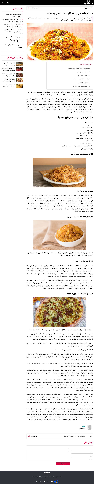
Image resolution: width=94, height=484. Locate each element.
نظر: (69, 449)
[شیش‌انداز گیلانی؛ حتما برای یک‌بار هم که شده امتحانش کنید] (19, 75)
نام (92, 449)
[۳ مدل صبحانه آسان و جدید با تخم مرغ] (19, 64)
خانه (90, 8)
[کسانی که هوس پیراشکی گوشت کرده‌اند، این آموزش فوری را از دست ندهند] (19, 86)
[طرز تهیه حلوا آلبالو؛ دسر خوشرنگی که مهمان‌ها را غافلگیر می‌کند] (19, 69)
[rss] (49, 472)
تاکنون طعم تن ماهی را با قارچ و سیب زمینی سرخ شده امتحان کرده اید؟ (13, 32)
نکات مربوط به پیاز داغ (84, 76)
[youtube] (47, 472)
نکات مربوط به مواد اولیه (83, 72)
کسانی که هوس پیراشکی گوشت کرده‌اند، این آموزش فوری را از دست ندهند (8, 86)
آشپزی (85, 8)
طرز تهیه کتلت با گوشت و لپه (13, 37)
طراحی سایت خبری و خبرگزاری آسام (44, 482)
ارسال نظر (63, 464)
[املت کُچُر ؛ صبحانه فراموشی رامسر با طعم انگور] (19, 80)
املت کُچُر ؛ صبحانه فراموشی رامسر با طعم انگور (9, 80)
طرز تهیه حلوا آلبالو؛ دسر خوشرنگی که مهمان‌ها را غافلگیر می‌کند (8, 69)
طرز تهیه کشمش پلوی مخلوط (81, 86)
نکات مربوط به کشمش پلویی (82, 79)
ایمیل (91, 456)
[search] (2, 2)
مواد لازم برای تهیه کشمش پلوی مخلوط (79, 68)
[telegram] (45, 472)
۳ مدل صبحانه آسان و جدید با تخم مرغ (9, 64)
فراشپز (83, 426)
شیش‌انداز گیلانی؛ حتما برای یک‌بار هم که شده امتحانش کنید (8, 75)
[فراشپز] (88, 2)
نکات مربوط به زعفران (84, 83)
